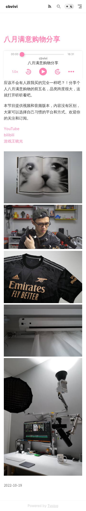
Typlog (53, 506)
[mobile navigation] (79, 6)
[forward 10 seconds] (57, 71)
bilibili (9, 134)
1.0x (15, 72)
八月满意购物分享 (32, 39)
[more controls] (71, 71)
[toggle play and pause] (43, 71)
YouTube (11, 128)
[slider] (22, 54)
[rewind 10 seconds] (28, 71)
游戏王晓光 (13, 141)
